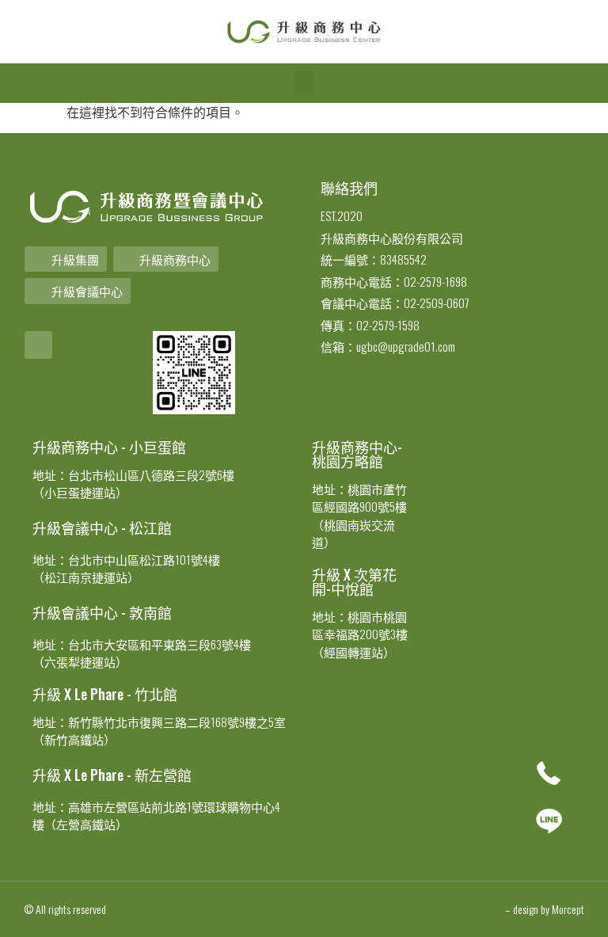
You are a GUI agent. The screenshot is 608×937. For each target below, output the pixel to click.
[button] (304, 83)
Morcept (568, 909)
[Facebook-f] (38, 345)
